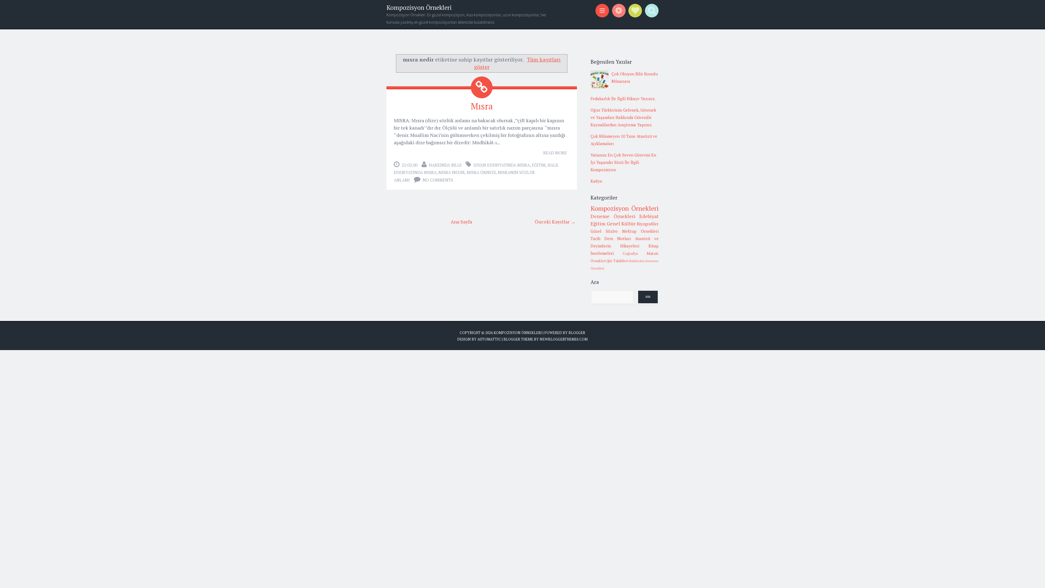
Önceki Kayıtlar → (555, 221)
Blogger (576, 332)
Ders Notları (617, 238)
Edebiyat (649, 216)
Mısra (482, 106)
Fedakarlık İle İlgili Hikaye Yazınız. (623, 98)
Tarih (595, 238)
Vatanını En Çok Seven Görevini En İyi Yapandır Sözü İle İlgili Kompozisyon (623, 162)
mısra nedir (451, 172)
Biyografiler (648, 223)
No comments (438, 180)
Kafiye (596, 181)
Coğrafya (630, 253)
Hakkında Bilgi (445, 165)
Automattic (489, 339)
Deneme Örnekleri (613, 216)
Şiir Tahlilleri (617, 260)
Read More (555, 152)
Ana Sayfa (461, 221)
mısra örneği (481, 172)
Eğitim (539, 165)
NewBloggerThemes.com (564, 339)
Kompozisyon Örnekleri (419, 7)
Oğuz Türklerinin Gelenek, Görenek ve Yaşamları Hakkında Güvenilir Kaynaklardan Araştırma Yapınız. (623, 117)
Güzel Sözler (604, 231)
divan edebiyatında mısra (502, 165)
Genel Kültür (621, 223)
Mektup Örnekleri (640, 231)
